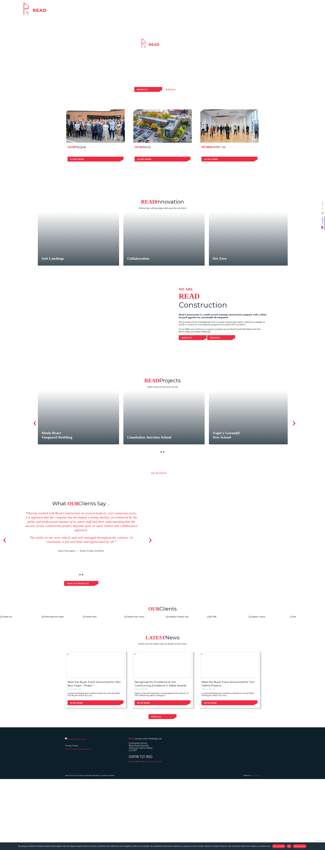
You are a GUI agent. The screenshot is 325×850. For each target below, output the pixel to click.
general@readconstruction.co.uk (145, 761)
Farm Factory (255, 775)
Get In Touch (158, 473)
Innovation (274, 10)
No (289, 846)
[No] (322, 846)
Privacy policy (299, 846)
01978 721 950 (140, 756)
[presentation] (35, 422)
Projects (255, 10)
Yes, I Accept (278, 846)
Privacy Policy (71, 745)
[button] (161, 452)
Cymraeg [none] (322, 205)
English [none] (322, 220)
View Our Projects (78, 583)
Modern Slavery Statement (78, 749)
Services (237, 10)
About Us (186, 338)
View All (156, 717)
